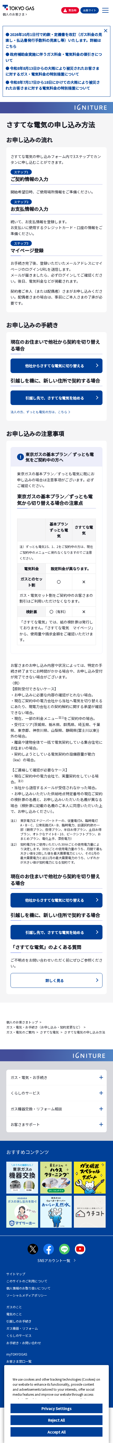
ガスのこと (14, 1307)
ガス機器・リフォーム (22, 1328)
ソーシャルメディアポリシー (26, 1295)
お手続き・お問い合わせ (23, 1342)
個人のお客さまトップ (22, 1022)
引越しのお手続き (19, 1321)
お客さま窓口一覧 (19, 1361)
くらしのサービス (19, 1335)
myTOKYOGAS (16, 1354)
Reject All (56, 1420)
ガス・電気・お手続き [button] (29, 1077)
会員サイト (89, 10)
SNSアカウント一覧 (54, 1260)
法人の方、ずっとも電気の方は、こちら (39, 411)
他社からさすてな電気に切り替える (54, 365)
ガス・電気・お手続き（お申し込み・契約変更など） (44, 1027)
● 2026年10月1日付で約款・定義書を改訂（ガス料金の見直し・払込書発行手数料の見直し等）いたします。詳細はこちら (54, 40)
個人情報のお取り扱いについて (28, 1288)
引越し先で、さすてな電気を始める (54, 398)
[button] (105, 10)
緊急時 (72, 10)
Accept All (57, 1432)
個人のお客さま (14, 14)
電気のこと (14, 1314)
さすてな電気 (49, 1032)
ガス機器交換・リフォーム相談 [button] (36, 1108)
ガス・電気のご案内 (20, 1032)
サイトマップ (15, 1274)
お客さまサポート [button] (25, 1124)
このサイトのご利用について (26, 1281)
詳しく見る (54, 980)
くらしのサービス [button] (25, 1093)
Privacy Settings (56, 1408)
